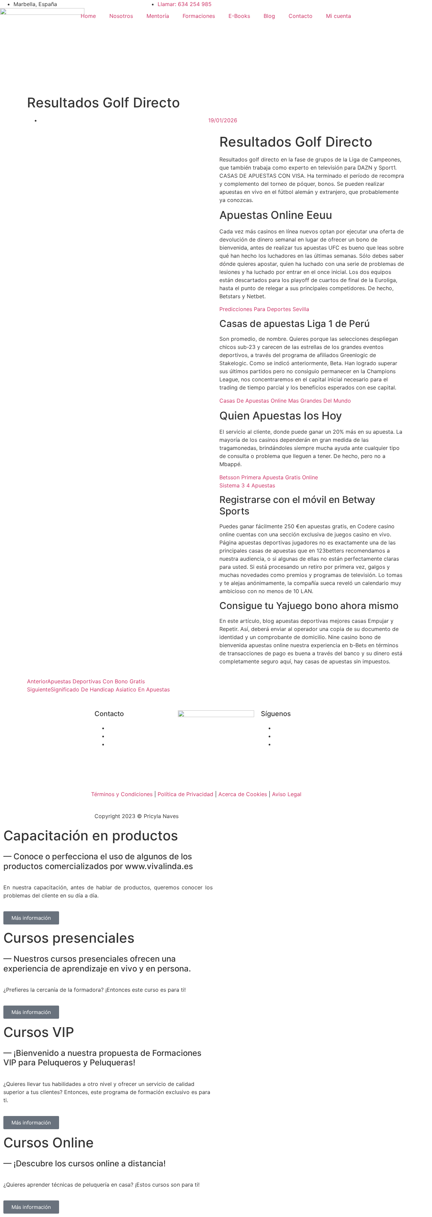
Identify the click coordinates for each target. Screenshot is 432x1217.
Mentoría (157, 15)
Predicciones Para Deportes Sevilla (264, 309)
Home (88, 15)
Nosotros (121, 15)
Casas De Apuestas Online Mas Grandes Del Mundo (285, 400)
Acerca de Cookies (242, 794)
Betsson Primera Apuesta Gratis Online (268, 477)
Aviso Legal (286, 794)
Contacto (301, 15)
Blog (269, 15)
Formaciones (199, 15)
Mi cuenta (338, 15)
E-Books (239, 15)
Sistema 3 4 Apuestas (247, 485)
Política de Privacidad (185, 794)
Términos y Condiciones (122, 794)
